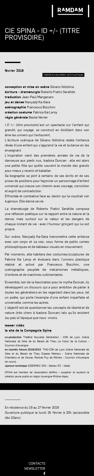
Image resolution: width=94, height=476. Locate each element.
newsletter (34, 468)
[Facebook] (44, 473)
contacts (37, 463)
